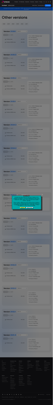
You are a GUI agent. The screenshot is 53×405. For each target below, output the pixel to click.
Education (27, 1)
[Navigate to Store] (48, 2)
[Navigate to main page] (6, 2)
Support (36, 1)
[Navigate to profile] (46, 2)
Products (16, 1)
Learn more (28, 200)
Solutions (32, 1)
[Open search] (44, 2)
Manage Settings (29, 207)
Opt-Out (34, 205)
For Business (21, 1)
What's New (34, 5)
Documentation (41, 5)
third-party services (19, 204)
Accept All (22, 207)
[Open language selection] (50, 2)
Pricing (40, 1)
